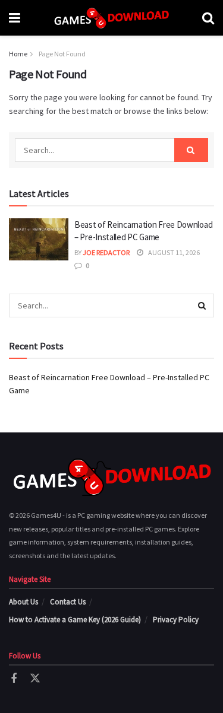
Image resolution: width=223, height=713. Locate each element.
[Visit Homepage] (111, 18)
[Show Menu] (14, 18)
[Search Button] (208, 18)
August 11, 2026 (173, 252)
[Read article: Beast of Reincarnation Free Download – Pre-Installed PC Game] (38, 239)
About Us (23, 602)
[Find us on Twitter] (35, 678)
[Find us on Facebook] (13, 679)
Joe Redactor (106, 252)
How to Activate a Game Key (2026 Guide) (75, 620)
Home (18, 53)
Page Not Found (62, 53)
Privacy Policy (176, 620)
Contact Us (68, 602)
